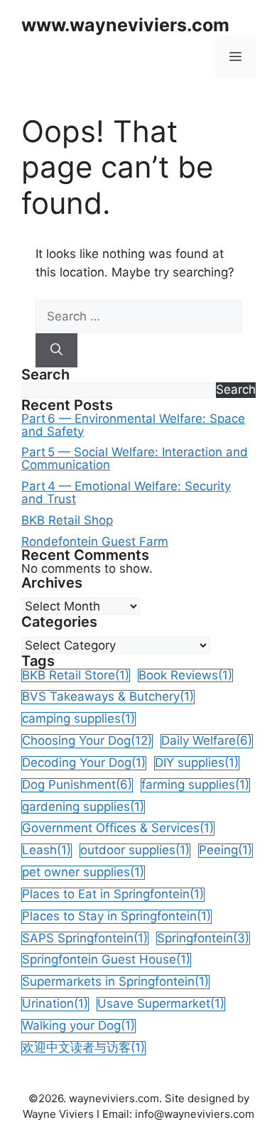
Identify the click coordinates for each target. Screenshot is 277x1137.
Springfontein (203, 938)
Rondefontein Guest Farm (94, 542)
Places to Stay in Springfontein (116, 916)
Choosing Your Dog (87, 741)
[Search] (56, 350)
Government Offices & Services (118, 828)
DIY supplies (197, 763)
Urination (55, 1004)
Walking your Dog (78, 1026)
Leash (46, 850)
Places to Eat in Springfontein (113, 894)
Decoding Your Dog (84, 763)
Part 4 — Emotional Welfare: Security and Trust (126, 493)
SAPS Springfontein (85, 938)
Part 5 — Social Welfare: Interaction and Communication (134, 459)
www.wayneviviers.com (125, 25)
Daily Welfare (206, 741)
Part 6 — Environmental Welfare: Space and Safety (133, 425)
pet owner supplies (83, 872)
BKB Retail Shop (67, 520)
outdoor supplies (135, 850)
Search (45, 374)
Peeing (225, 850)
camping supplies (78, 719)
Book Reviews (185, 675)
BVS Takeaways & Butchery (108, 697)
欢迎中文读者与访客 (83, 1048)
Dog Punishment (77, 785)
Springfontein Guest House (106, 959)
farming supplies (195, 785)
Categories (59, 622)
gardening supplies (83, 807)
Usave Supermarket (160, 1004)
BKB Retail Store (75, 675)
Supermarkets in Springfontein (115, 981)
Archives (51, 583)
